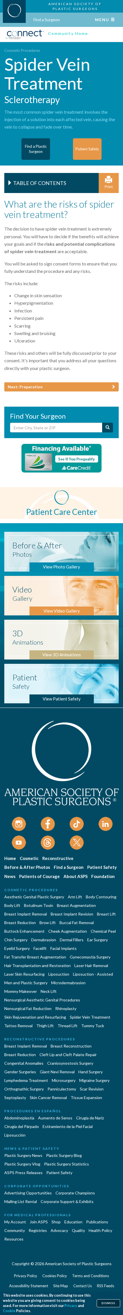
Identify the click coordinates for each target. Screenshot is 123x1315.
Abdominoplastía (19, 1117)
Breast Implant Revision (72, 914)
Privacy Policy (25, 1275)
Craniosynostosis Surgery (70, 1063)
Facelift (40, 948)
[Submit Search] (107, 427)
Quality (78, 1230)
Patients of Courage (39, 876)
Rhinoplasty (65, 1008)
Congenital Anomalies (23, 1063)
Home (10, 858)
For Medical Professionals (37, 1215)
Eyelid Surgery (17, 948)
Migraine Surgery (94, 1080)
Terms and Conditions (90, 1275)
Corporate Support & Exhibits (67, 1201)
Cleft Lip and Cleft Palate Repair (68, 1054)
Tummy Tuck (92, 1025)
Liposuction (58, 974)
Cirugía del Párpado (21, 1126)
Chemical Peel (103, 931)
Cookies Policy (54, 1275)
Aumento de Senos (55, 1117)
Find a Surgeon (46, 19)
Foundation (103, 876)
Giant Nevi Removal (57, 1071)
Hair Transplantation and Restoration (37, 965)
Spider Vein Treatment (90, 1017)
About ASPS (76, 876)
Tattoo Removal (18, 1025)
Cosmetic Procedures (22, 50)
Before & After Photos (27, 867)
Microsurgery (64, 1080)
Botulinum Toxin (38, 905)
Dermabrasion (43, 939)
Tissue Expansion (86, 1097)
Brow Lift (47, 922)
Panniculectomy (61, 1088)
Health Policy (100, 1230)
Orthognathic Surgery (24, 1088)
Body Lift (12, 905)
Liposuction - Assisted (93, 974)
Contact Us (82, 1285)
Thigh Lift (45, 1025)
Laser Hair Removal (91, 965)
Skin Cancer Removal (48, 1097)
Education (73, 1221)
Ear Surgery (97, 939)
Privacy (70, 1306)
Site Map (60, 1285)
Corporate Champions (75, 1192)
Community (14, 1230)
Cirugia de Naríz (90, 1117)
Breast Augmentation (76, 905)
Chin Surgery (15, 939)
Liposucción (14, 1135)
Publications (97, 1221)
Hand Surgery (90, 1071)
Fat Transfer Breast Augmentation (35, 956)
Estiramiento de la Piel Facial (68, 1126)
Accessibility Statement (28, 1285)
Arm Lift (75, 896)
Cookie (9, 1311)
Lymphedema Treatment (26, 1080)
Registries (38, 1230)
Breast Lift (106, 914)
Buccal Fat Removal (76, 922)
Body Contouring (101, 896)
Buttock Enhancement (24, 931)
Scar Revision (92, 1088)
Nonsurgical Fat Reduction (27, 1008)
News (9, 876)
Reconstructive (58, 858)
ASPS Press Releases (23, 1172)
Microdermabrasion (68, 982)
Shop (56, 1221)
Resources (13, 1239)
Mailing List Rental (20, 1201)
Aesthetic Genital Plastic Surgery (34, 896)
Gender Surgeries (20, 1071)
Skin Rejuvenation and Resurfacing (35, 1017)
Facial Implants (63, 948)
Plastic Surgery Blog (64, 1155)
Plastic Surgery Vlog (22, 1164)
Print (109, 186)
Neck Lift (49, 991)
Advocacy (59, 1230)
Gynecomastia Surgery (90, 956)
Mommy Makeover (20, 991)
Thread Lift (67, 1025)
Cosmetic (29, 858)
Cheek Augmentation (67, 931)
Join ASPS (39, 1221)
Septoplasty (15, 1097)
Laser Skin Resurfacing (24, 974)
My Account (15, 1221)
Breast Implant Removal (25, 914)
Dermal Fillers (72, 939)
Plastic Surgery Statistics (66, 1164)
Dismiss (108, 1303)
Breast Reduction (20, 922)
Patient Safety (102, 867)
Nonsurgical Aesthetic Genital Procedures (42, 999)
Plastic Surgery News (23, 1155)
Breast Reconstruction (71, 1046)
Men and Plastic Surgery (25, 982)
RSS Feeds (105, 1285)
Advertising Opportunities (28, 1192)
